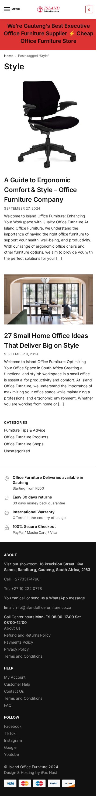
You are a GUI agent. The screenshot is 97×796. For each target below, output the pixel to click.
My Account (15, 677)
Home (8, 56)
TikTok (10, 733)
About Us (12, 628)
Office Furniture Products (26, 437)
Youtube (11, 754)
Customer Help (17, 684)
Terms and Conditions (23, 656)
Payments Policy (18, 642)
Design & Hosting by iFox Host (30, 772)
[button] (88, 9)
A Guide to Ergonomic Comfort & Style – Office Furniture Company (40, 189)
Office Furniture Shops (23, 444)
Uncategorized (17, 451)
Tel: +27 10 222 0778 (23, 588)
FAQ (8, 705)
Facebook (13, 726)
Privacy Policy (16, 649)
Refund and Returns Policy (27, 635)
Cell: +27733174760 (22, 579)
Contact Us (14, 691)
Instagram (13, 740)
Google (10, 747)
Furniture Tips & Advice (24, 430)
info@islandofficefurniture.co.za (43, 607)
